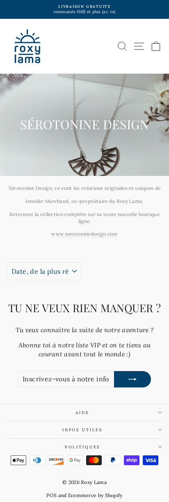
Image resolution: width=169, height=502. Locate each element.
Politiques (82, 447)
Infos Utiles (82, 429)
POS (51, 495)
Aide (82, 412)
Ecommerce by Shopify (95, 495)
